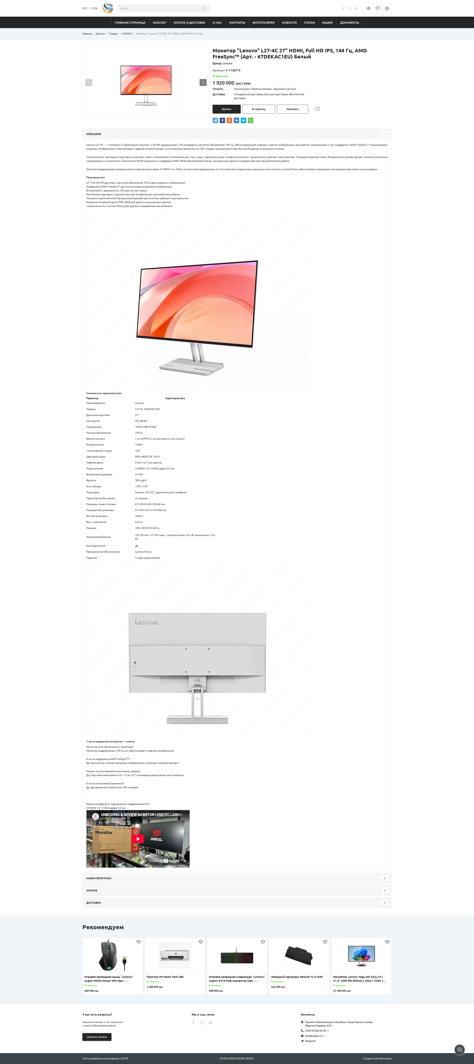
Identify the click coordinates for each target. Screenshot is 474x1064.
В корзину (259, 109)
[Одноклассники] (229, 120)
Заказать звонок (97, 1036)
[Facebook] (222, 120)
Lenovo (227, 63)
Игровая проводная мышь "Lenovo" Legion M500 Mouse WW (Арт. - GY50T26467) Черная (108, 979)
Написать (292, 109)
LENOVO (127, 33)
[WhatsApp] (250, 120)
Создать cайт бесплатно (377, 1058)
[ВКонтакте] (236, 120)
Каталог (100, 33)
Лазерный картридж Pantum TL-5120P (297, 976)
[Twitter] (243, 120)
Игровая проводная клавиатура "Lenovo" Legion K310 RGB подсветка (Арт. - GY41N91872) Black (237, 979)
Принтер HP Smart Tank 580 (165, 976)
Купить (226, 109)
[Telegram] (215, 120)
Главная (87, 33)
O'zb (94, 8)
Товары (113, 33)
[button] (203, 82)
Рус (85, 8)
